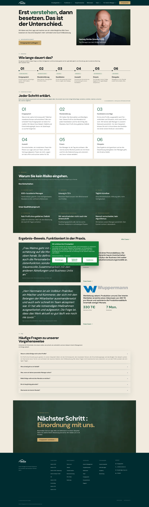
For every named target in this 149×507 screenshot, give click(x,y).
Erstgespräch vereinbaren (47, 440)
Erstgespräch (86, 477)
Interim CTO (53, 467)
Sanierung (69, 480)
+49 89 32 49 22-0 (121, 467)
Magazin (85, 483)
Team (84, 473)
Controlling (53, 483)
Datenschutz (127, 500)
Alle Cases (125, 239)
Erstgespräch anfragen (29, 43)
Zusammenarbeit (103, 464)
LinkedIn (119, 473)
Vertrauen (86, 460)
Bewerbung (101, 473)
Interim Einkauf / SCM (55, 473)
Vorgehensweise (86, 467)
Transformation (70, 470)
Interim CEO (53, 464)
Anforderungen (102, 467)
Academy (101, 470)
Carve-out (69, 464)
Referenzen (85, 470)
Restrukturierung (70, 473)
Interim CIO (53, 486)
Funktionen (54, 460)
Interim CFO (53, 489)
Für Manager (102, 460)
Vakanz (68, 467)
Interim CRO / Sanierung (56, 470)
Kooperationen (86, 480)
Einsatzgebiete (70, 460)
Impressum (119, 500)
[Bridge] (22, 2)
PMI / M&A (69, 477)
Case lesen (87, 281)
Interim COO (53, 480)
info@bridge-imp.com (122, 470)
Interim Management (87, 464)
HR (51, 477)
